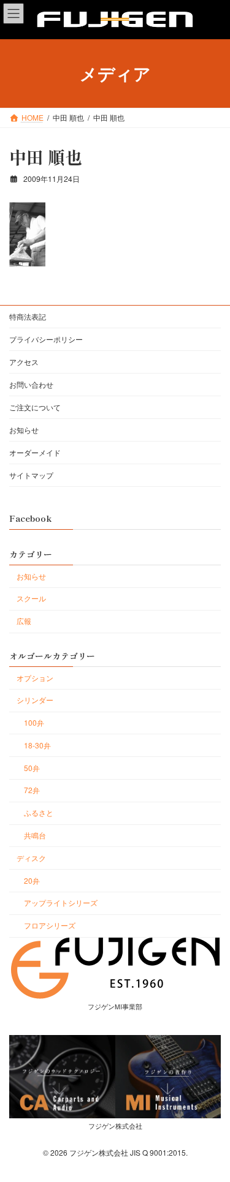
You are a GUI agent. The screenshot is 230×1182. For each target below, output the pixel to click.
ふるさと (38, 812)
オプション (35, 677)
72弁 (32, 790)
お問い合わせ (31, 384)
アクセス (24, 361)
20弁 (32, 880)
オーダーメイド (35, 452)
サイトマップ (31, 475)
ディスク (31, 858)
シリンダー (35, 700)
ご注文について (35, 407)
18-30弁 (37, 745)
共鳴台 (35, 835)
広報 (24, 620)
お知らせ (24, 429)
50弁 (32, 767)
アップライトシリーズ (61, 902)
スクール (31, 598)
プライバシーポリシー (46, 339)
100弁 (34, 722)
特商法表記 (27, 316)
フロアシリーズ (49, 925)
